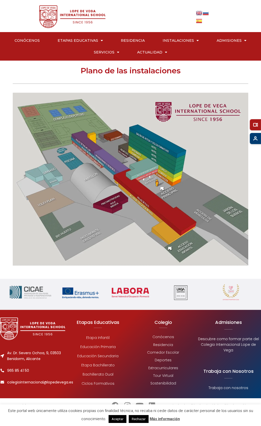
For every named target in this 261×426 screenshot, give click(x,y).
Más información (165, 419)
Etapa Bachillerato (98, 365)
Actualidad (149, 52)
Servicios (104, 52)
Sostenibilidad (163, 383)
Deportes (163, 360)
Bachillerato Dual (98, 374)
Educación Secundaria (98, 356)
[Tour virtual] (255, 124)
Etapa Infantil (98, 337)
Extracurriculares (163, 367)
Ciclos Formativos (98, 383)
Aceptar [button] (117, 419)
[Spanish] (199, 20)
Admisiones (229, 40)
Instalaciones (178, 40)
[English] (199, 13)
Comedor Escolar (163, 352)
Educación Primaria (98, 346)
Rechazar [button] (139, 419)
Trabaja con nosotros (228, 387)
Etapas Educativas (78, 40)
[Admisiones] (255, 138)
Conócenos (27, 40)
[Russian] (206, 13)
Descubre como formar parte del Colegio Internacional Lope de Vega (228, 344)
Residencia (133, 40)
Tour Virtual (163, 375)
